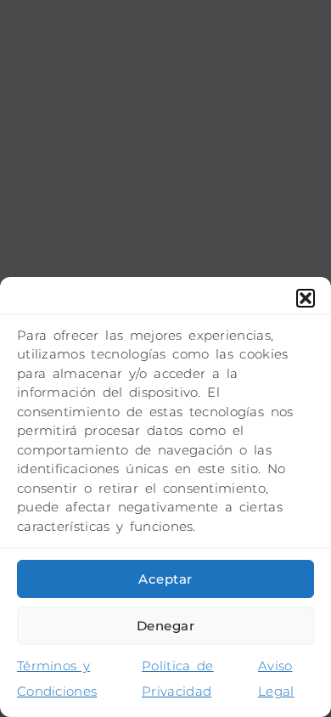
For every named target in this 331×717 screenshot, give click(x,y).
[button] (305, 298)
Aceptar (165, 579)
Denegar (166, 626)
